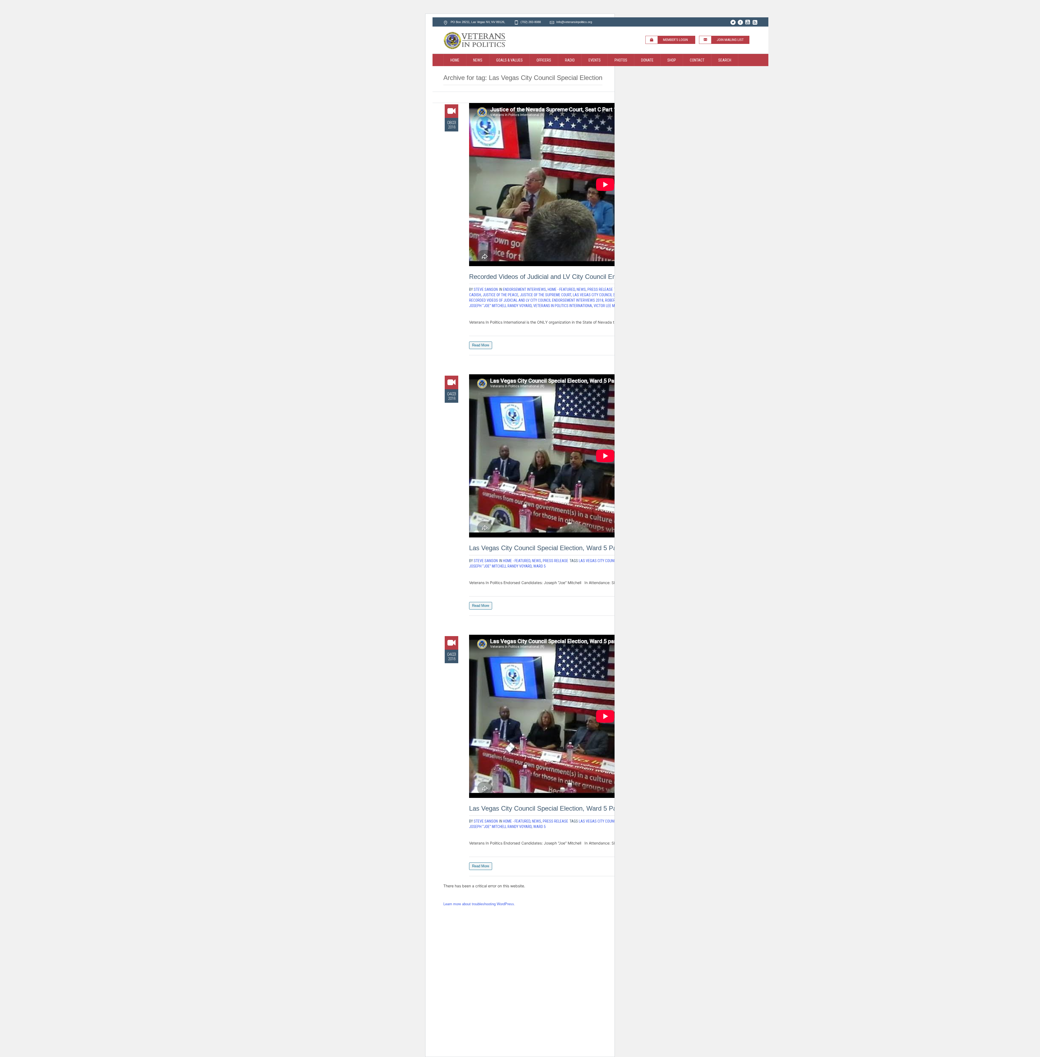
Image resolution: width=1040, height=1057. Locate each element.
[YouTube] (747, 22)
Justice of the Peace (500, 295)
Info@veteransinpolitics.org (574, 22)
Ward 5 (539, 566)
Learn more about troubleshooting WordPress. (479, 904)
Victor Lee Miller (608, 306)
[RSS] (755, 22)
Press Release (600, 289)
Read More (480, 345)
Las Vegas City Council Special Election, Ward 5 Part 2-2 (550, 548)
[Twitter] (733, 22)
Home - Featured (561, 289)
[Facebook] (740, 22)
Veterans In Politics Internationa (562, 306)
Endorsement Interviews (524, 289)
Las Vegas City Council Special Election (607, 295)
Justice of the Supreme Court (545, 295)
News (581, 289)
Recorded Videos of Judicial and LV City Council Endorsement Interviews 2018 (581, 276)
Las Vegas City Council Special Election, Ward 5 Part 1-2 (550, 808)
